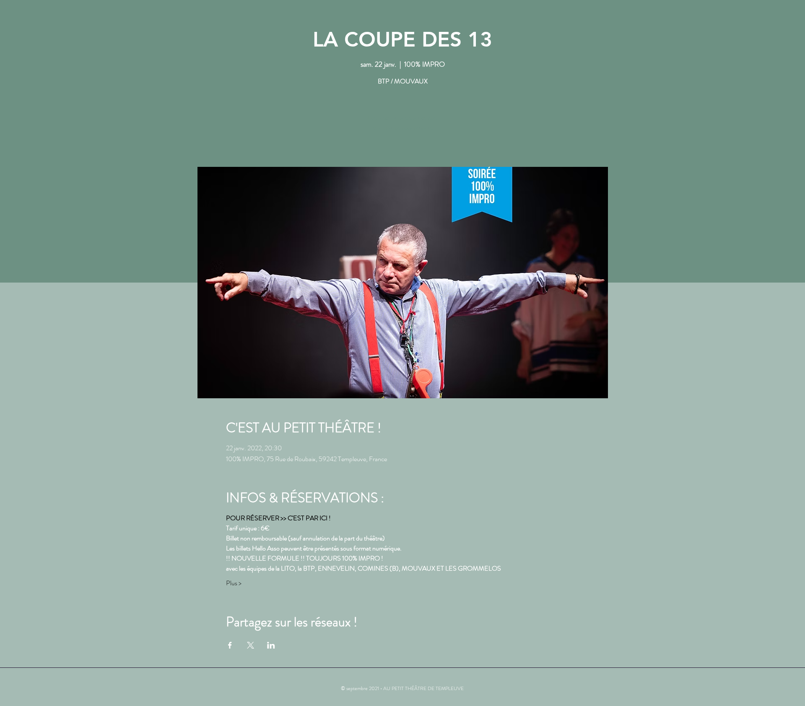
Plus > (234, 583)
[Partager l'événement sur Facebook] (230, 645)
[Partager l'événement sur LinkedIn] (271, 645)
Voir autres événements (402, 127)
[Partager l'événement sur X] (250, 645)
